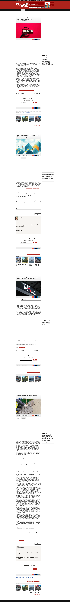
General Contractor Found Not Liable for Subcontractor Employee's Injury (46, 63)
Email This (18, 39)
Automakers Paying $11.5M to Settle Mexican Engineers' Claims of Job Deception (47, 61)
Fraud (20, 90)
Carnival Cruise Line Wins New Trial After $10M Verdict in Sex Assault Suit (31, 122)
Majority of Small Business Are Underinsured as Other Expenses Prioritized (28, 231)
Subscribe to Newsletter (24, 39)
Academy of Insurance (36, 0)
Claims (21, 347)
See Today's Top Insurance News (35, 599)
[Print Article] (39, 39)
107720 (24, 576)
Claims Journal (24, 0)
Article (18, 41)
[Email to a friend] (33, 39)
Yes (36, 93)
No (39, 93)
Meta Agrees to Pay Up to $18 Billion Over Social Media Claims (47, 182)
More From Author (37, 233)
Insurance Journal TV (29, 0)
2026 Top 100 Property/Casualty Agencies (32, 188)
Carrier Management (42, 0)
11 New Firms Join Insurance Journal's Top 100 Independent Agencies (47, 177)
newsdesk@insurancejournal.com (26, 112)
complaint (22, 331)
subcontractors (26, 577)
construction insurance (27, 576)
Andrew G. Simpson (19, 398)
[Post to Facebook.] (34, 39)
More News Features (37, 125)
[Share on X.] (36, 39)
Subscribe (52, 4)
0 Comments (23, 299)
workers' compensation (30, 577)
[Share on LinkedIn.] (37, 39)
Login (51, 5)
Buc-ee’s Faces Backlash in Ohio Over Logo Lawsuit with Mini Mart (18, 122)
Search (42, 7)
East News (20, 576)
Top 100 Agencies (20, 229)
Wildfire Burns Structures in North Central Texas (24, 122)
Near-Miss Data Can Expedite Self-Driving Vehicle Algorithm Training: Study (37, 122)
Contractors (22, 540)
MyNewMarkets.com (18, 0)
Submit (35, 102)
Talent (24, 90)
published (17, 342)
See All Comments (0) (36, 254)
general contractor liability (33, 576)
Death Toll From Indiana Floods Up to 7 (34, 4)
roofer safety (22, 577)
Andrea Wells (18, 138)
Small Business (19, 230)
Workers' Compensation (29, 90)
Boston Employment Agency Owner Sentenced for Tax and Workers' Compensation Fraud (48, 57)
